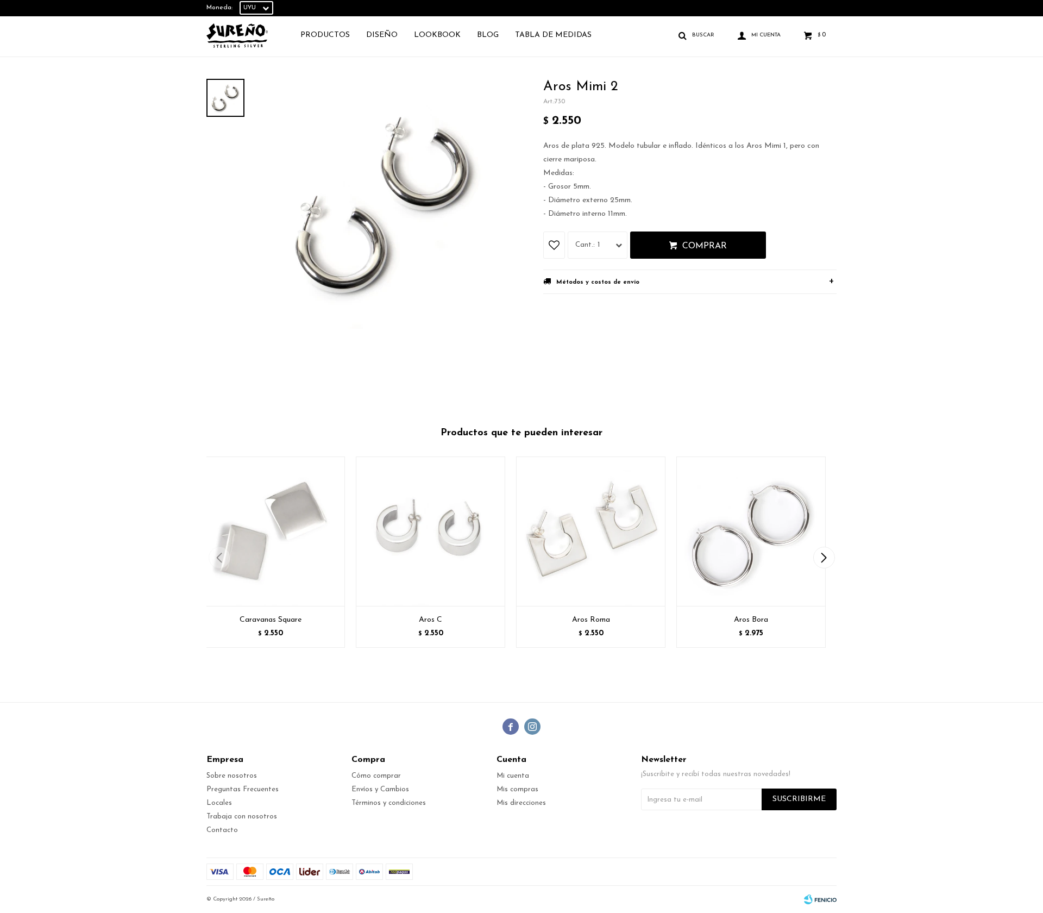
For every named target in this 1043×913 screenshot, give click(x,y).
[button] (823, 558)
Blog (488, 35)
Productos (325, 35)
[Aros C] (430, 531)
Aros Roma (591, 620)
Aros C (430, 620)
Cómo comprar (376, 775)
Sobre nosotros (231, 775)
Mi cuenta (513, 775)
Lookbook (437, 35)
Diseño (382, 35)
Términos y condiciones (388, 802)
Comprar (704, 246)
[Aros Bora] (751, 531)
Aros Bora (751, 620)
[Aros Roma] (590, 531)
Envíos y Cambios (380, 789)
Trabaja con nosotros (241, 816)
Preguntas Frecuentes (242, 789)
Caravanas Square (270, 620)
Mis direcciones (521, 802)
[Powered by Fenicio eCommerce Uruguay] (820, 899)
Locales (219, 802)
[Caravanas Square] (270, 531)
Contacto (222, 830)
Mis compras (517, 789)
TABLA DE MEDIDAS (553, 35)
